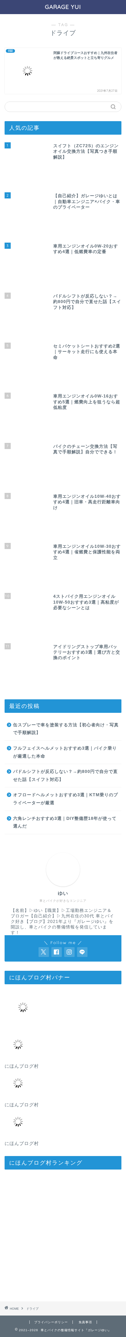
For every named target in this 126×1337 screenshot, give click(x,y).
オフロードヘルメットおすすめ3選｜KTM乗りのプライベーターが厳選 (65, 799)
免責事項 (85, 1322)
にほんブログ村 (22, 1066)
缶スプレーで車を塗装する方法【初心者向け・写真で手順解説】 (66, 729)
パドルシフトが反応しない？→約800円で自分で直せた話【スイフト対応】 (65, 775)
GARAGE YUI (63, 6)
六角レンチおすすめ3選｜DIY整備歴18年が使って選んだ (65, 822)
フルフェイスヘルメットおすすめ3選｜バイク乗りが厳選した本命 (65, 752)
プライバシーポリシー (51, 1322)
